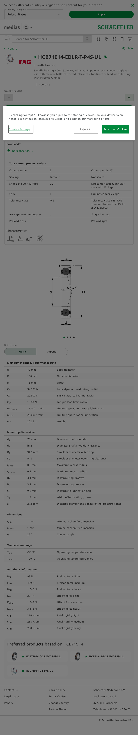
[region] (69, 123)
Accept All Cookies (115, 129)
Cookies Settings (19, 129)
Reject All (86, 129)
